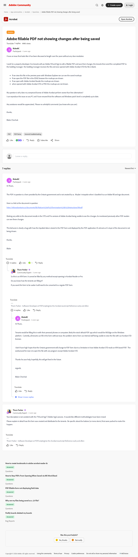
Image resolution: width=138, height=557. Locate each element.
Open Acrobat (126, 19)
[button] (4, 6)
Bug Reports (10, 521)
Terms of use (58, 553)
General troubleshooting (33, 134)
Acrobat (27, 12)
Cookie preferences (77, 553)
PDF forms (17, 134)
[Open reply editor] (69, 156)
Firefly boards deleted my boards (18, 513)
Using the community (44, 553)
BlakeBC (16, 48)
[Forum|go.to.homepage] (20, 5)
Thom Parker (22, 270)
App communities (16, 12)
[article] (68, 221)
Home (6, 12)
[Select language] (102, 5)
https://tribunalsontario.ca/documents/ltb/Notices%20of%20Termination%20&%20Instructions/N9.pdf (44, 207)
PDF (9, 134)
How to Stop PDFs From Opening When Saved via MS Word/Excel (31, 476)
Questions (35, 12)
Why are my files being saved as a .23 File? (22, 500)
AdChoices (124, 553)
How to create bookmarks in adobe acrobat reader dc (26, 463)
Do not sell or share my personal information (101, 553)
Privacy (66, 553)
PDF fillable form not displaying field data (22, 488)
